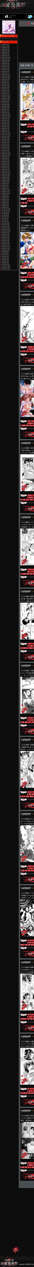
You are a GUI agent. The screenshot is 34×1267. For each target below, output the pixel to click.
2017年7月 (4, 216)
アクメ (29, 124)
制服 (29, 1093)
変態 (27, 425)
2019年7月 (4, 179)
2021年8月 (4, 139)
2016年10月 (4, 231)
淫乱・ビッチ (25, 277)
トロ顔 (23, 351)
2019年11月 (4, 172)
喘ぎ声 (30, 200)
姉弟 (26, 870)
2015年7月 (4, 254)
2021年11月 (4, 134)
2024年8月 (4, 82)
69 (28, 1088)
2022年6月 (4, 123)
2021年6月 (4, 142)
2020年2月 (4, 167)
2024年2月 (4, 92)
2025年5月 (4, 68)
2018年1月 (4, 207)
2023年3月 (4, 109)
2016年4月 (4, 240)
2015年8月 (4, 253)
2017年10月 (4, 212)
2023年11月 (4, 96)
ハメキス (31, 868)
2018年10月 (4, 193)
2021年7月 (4, 141)
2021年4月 (4, 145)
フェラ (31, 351)
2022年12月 (4, 114)
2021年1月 (4, 150)
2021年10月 (4, 136)
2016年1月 (4, 245)
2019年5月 (4, 182)
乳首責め (31, 1165)
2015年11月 (4, 248)
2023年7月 (4, 103)
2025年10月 (4, 60)
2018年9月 (4, 194)
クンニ (29, 421)
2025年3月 (4, 71)
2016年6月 (4, 237)
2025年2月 (4, 73)
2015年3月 (4, 261)
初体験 (23, 425)
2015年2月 (4, 262)
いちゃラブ (30, 717)
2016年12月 (4, 228)
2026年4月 (4, 51)
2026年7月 (4, 46)
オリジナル (29, 131)
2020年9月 (4, 156)
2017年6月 (4, 218)
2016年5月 (4, 239)
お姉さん (30, 495)
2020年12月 (4, 152)
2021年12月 (4, 133)
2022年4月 (4, 126)
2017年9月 (4, 213)
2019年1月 (4, 188)
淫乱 (24, 499)
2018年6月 (4, 199)
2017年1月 (4, 226)
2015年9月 (4, 251)
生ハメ (30, 425)
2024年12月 (4, 76)
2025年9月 (4, 62)
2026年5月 (4, 49)
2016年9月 (4, 232)
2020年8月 (4, 158)
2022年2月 (4, 130)
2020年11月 (4, 153)
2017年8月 (4, 215)
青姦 (26, 203)
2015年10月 (4, 250)
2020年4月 (4, 164)
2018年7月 (4, 198)
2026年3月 (4, 52)
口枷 (28, 1018)
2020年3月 (4, 166)
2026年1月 (4, 55)
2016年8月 (4, 234)
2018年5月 (4, 201)
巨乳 (31, 126)
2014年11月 (4, 267)
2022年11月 (4, 115)
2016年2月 (4, 243)
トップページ (12, 16)
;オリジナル (30, 206)
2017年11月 (4, 210)
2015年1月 (4, 264)
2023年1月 (4, 112)
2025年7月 (4, 65)
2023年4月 (4, 107)
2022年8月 (4, 120)
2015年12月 (4, 247)
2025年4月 (4, 70)
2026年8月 (4, 44)
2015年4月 (4, 259)
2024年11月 (4, 77)
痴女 (23, 203)
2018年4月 (4, 202)
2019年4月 (4, 183)
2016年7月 (4, 235)
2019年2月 (4, 186)
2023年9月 (4, 100)
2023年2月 (4, 111)
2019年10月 (4, 174)
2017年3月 (4, 223)
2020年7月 (4, 160)
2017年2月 (4, 224)
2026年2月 (4, 54)
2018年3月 (4, 204)
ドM (30, 942)
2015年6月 (4, 256)
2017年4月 (4, 221)
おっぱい (30, 643)
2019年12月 (4, 171)
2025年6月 (4, 66)
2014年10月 (4, 269)
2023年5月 (4, 106)
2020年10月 (4, 155)
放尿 (29, 944)
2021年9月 (4, 137)
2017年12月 (4, 209)
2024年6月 (4, 85)
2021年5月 (4, 144)
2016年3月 (4, 242)
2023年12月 (4, 95)
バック (27, 351)
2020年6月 (4, 161)
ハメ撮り (31, 645)
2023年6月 (4, 104)
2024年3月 (4, 90)
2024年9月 (4, 81)
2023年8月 (4, 101)
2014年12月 (4, 265)
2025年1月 (4, 74)
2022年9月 (4, 118)
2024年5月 (4, 87)
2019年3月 (4, 185)
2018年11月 (4, 191)
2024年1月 (4, 93)
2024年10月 (4, 79)
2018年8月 (4, 196)
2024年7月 (4, 84)
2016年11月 (4, 229)
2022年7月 (4, 122)
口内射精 (24, 573)
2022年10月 (4, 117)
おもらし (30, 792)
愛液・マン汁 (28, 722)
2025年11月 (4, 58)
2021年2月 (4, 149)
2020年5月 (4, 163)
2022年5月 (4, 125)
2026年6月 (4, 47)
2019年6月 (4, 180)
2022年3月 (4, 128)
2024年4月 (4, 88)
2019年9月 (4, 175)
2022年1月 (4, 131)
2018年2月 (4, 205)
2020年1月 (4, 169)
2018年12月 (4, 190)
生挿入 (31, 499)
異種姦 (31, 796)
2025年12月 (4, 57)
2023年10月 (4, 98)
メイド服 (31, 720)
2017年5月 (4, 220)
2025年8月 (4, 63)
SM (28, 940)
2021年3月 (4, 147)
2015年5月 (4, 258)
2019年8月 (4, 177)
